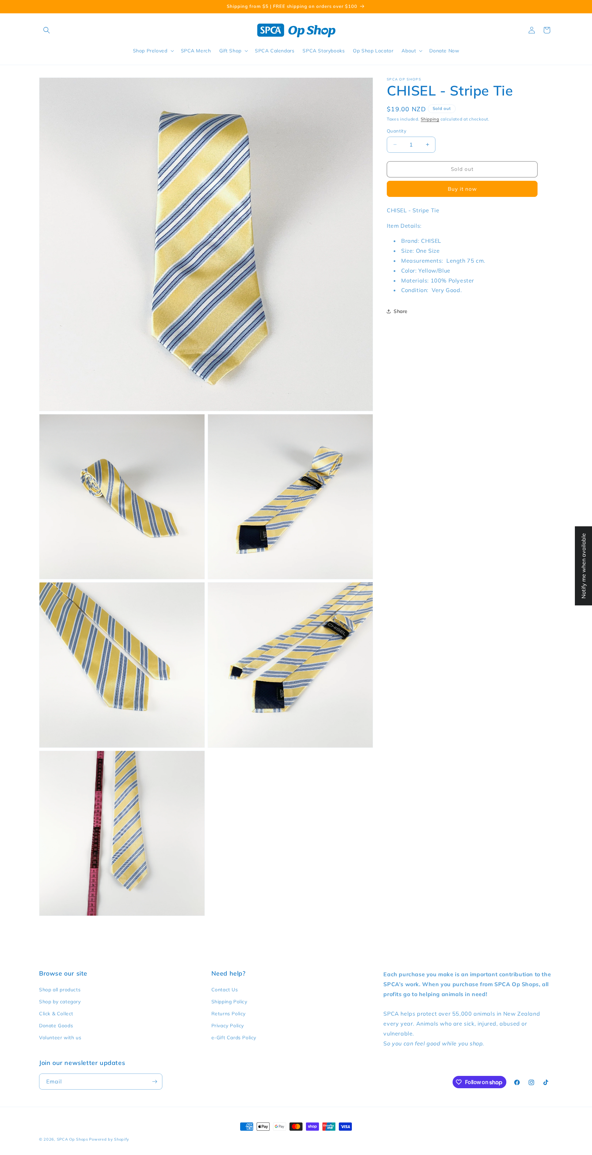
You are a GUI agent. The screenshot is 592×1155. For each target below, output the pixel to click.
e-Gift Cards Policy (233, 1037)
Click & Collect (56, 1013)
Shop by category (60, 1002)
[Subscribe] (154, 1082)
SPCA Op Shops (72, 1139)
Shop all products (60, 990)
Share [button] (401, 311)
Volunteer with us (60, 1037)
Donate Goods (56, 1025)
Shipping (430, 119)
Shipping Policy (229, 1002)
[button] (46, 30)
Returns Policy (228, 1013)
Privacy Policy (227, 1025)
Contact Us (224, 990)
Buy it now (462, 189)
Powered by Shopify (109, 1139)
